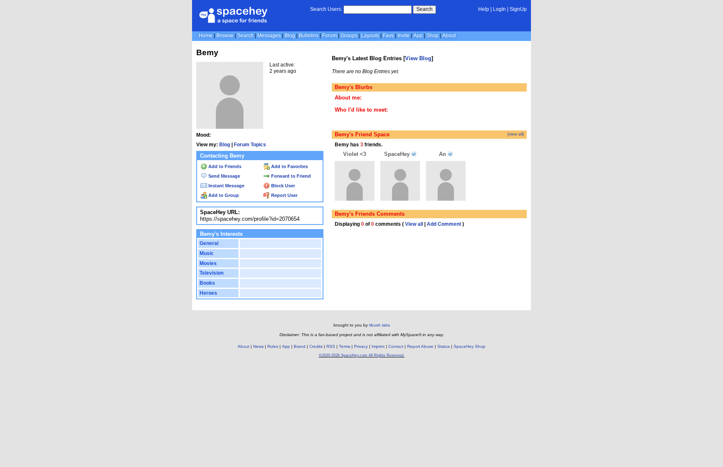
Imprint (378, 346)
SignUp (518, 9)
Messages (269, 35)
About (449, 35)
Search (424, 9)
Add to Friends (224, 166)
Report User (283, 195)
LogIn (499, 9)
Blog (290, 35)
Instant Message (225, 185)
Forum (329, 35)
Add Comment (444, 224)
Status (443, 346)
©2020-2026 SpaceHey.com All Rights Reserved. (362, 355)
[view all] (516, 134)
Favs (388, 35)
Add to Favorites (289, 166)
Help (483, 9)
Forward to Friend (290, 176)
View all (414, 224)
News (258, 346)
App (418, 35)
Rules (272, 346)
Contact (395, 346)
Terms (344, 346)
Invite (403, 35)
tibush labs (379, 325)
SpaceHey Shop (469, 346)
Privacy (361, 346)
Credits (316, 346)
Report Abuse (420, 346)
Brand (299, 346)
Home (206, 35)
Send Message (223, 176)
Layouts (370, 35)
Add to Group (223, 195)
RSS (330, 346)
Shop (432, 35)
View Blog (418, 58)
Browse (224, 35)
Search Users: (326, 9)
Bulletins (308, 35)
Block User (282, 185)
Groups (349, 35)
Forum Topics (250, 145)
